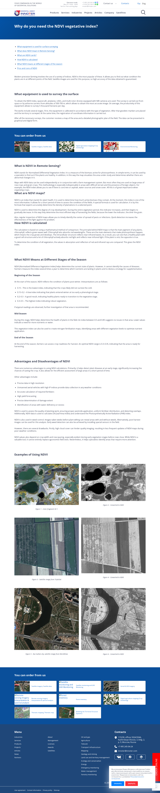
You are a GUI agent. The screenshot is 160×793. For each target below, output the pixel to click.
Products (54, 12)
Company (109, 12)
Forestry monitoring (89, 774)
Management (53, 740)
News (16, 754)
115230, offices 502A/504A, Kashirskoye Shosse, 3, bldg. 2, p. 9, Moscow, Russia (131, 739)
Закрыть (131, 783)
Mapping (84, 751)
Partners (17, 757)
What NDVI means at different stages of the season (39, 64)
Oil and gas (85, 737)
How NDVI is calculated (27, 59)
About (50, 737)
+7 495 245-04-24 (125, 746)
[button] (156, 787)
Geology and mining (89, 754)
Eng (144, 3)
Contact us (108, 3)
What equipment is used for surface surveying (37, 46)
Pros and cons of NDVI (27, 68)
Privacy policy (48, 790)
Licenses (51, 744)
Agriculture (85, 740)
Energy (84, 764)
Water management (89, 771)
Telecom (84, 744)
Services (65, 12)
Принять (118, 783)
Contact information (34, 790)
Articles (98, 12)
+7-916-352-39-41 (88, 4)
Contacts (125, 3)
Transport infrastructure (90, 747)
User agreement (20, 790)
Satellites (121, 12)
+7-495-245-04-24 (88, 2)
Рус (139, 3)
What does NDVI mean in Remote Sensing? (36, 51)
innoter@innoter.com (89, 6)
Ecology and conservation (91, 761)
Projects (88, 12)
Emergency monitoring (90, 768)
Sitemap (57, 790)
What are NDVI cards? (26, 55)
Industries (77, 12)
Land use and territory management (95, 757)
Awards (51, 747)
